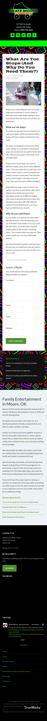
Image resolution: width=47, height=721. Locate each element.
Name (9, 305)
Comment (10, 280)
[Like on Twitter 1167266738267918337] (18, 639)
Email (8, 317)
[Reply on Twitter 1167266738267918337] (10, 639)
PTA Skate (6, 676)
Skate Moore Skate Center (23, 10)
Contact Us (6, 681)
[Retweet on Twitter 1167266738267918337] (14, 639)
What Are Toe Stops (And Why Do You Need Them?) (20, 512)
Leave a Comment (12, 78)
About (4, 656)
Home (4, 651)
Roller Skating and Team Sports (13, 517)
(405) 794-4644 (26, 30)
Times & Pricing (8, 661)
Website (9, 328)
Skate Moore (13, 624)
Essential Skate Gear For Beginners (18, 371)
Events (4, 666)
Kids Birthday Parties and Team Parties (16, 671)
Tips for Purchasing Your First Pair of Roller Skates (20, 502)
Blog (4, 686)
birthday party (23, 441)
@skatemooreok (24, 624)
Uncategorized (21, 260)
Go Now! (9, 568)
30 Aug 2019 (35, 624)
